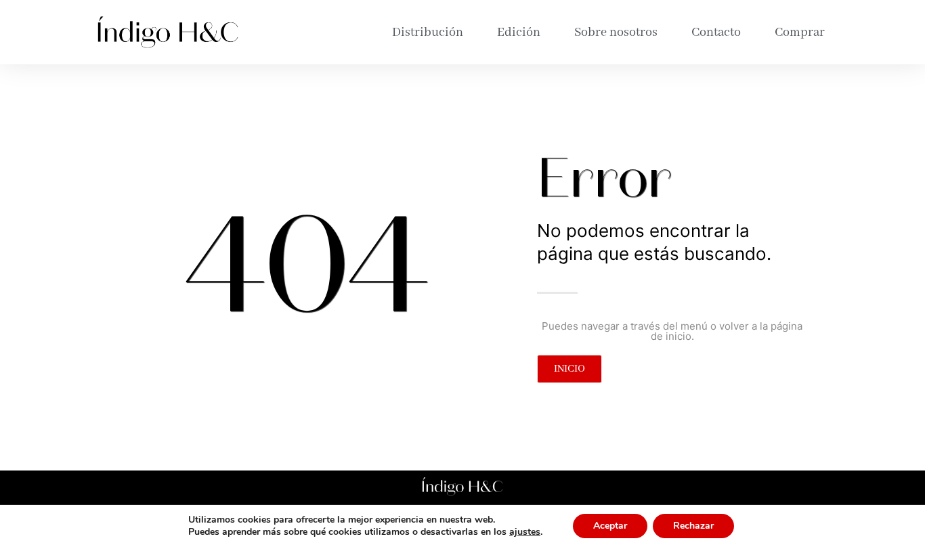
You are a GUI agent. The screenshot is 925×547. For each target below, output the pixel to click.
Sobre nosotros (616, 32)
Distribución (427, 32)
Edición (518, 32)
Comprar (800, 32)
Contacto (716, 32)
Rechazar (693, 525)
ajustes (524, 532)
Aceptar (610, 525)
